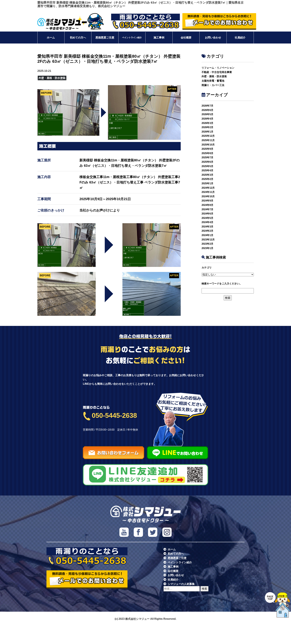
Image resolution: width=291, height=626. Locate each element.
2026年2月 (207, 127)
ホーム (51, 37)
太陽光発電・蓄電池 (213, 80)
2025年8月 (207, 153)
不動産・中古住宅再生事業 (217, 72)
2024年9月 (207, 200)
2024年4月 (207, 222)
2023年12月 (208, 239)
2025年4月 (207, 170)
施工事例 (159, 37)
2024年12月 (208, 187)
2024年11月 (208, 192)
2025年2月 (207, 179)
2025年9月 (207, 148)
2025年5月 (207, 166)
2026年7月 (207, 105)
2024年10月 (208, 196)
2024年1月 (207, 235)
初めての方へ (78, 37)
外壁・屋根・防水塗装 (214, 76)
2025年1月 (207, 183)
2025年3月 (207, 174)
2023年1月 (207, 248)
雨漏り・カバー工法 (213, 85)
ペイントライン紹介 (132, 37)
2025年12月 (208, 135)
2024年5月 (207, 217)
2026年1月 (207, 131)
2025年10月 (208, 144)
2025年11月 (208, 140)
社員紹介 (240, 37)
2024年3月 (207, 226)
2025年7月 (207, 157)
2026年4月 (207, 118)
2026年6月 (207, 110)
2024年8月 (207, 204)
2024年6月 (207, 213)
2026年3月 (207, 123)
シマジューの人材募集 (181, 584)
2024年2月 (207, 230)
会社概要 (186, 37)
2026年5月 (207, 114)
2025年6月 (207, 161)
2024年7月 (207, 209)
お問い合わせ (213, 37)
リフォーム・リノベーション (218, 67)
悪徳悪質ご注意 (104, 37)
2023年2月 (207, 243)
